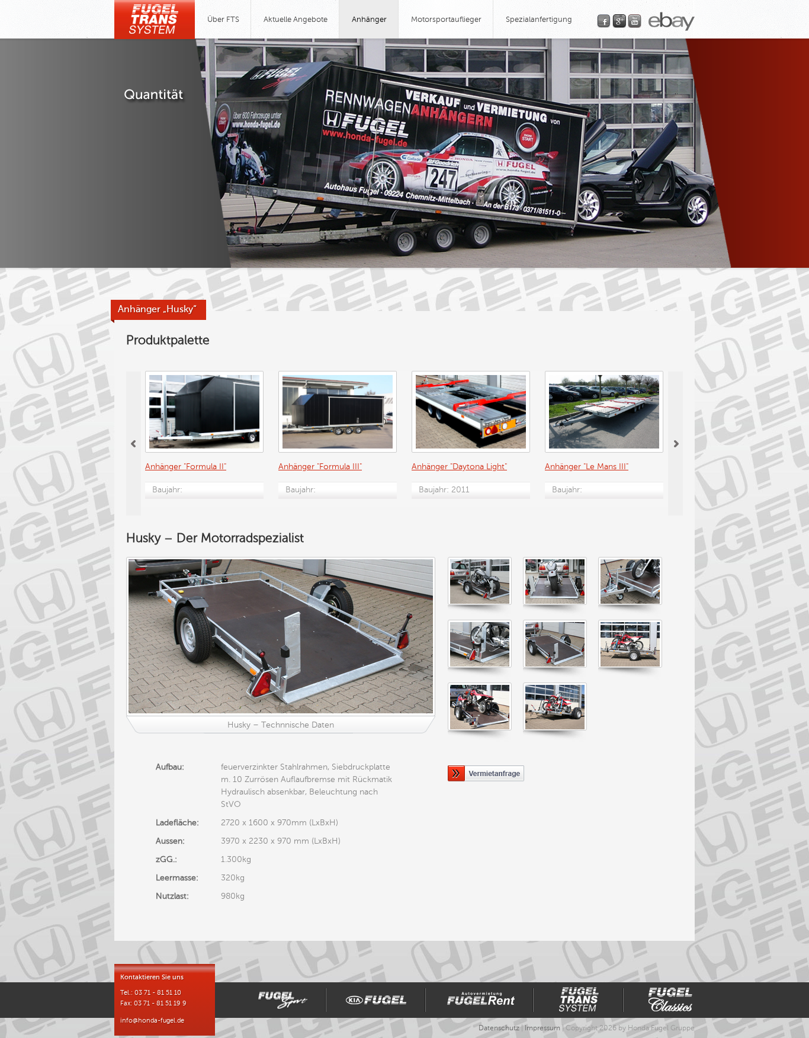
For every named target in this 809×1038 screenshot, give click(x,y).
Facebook (604, 21)
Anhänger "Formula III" (320, 466)
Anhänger (369, 19)
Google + (619, 21)
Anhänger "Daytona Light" (459, 466)
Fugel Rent (479, 1000)
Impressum (542, 1028)
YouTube (634, 21)
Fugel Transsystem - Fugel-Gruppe (154, 19)
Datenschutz (499, 1028)
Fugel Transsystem (578, 1000)
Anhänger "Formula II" (185, 466)
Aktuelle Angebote (296, 19)
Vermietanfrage (488, 773)
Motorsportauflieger (446, 19)
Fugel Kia (375, 1000)
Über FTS (223, 19)
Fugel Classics (668, 1000)
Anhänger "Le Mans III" (586, 466)
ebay (672, 21)
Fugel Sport (277, 999)
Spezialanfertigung (539, 19)
